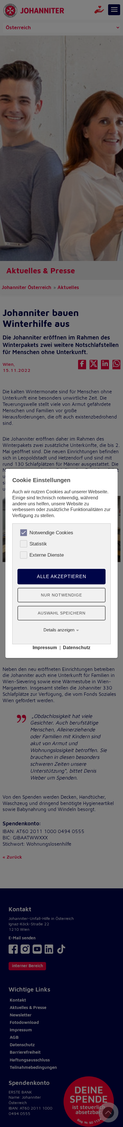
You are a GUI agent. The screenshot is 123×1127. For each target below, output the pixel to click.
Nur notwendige (61, 594)
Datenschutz (76, 647)
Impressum (45, 647)
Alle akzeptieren (61, 576)
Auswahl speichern (62, 613)
